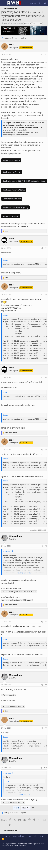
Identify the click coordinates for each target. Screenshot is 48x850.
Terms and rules (18, 836)
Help (41, 836)
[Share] (42, 54)
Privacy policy (32, 836)
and (11, 432)
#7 (46, 622)
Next (24, 808)
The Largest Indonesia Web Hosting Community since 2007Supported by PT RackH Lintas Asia (23, 845)
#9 (46, 728)
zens (5, 23)
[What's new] (39, 3)
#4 (46, 377)
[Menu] (4, 3)
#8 (46, 685)
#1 (46, 54)
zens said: (7, 551)
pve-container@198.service (19, 122)
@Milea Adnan (19, 626)
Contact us (6, 836)
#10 (45, 768)
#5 (46, 449)
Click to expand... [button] (24, 573)
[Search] (44, 3)
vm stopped (37, 23)
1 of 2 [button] (16, 808)
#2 (46, 248)
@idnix (38, 299)
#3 (46, 294)
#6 (46, 546)
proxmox (27, 23)
